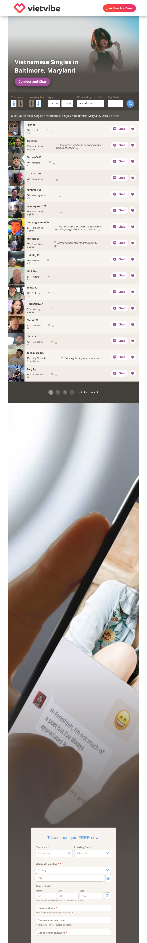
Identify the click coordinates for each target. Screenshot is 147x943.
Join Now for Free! (119, 8)
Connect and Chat (32, 81)
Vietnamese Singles (58, 116)
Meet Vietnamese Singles (27, 116)
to (63, 97)
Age (50, 97)
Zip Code (113, 97)
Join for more (87, 392)
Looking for (36, 97)
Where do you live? (89, 97)
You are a (17, 97)
